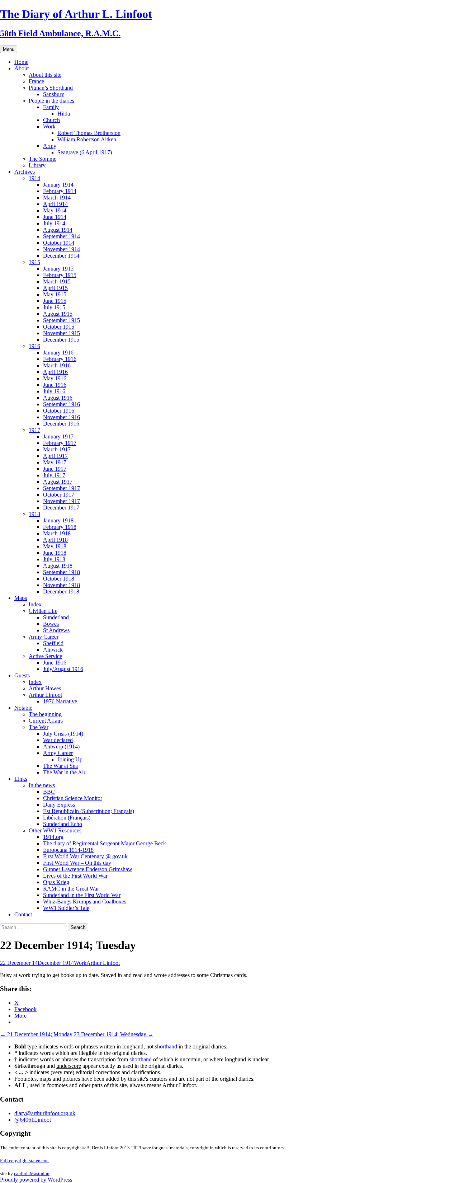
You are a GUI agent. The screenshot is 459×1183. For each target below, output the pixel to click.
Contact (23, 914)
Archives (24, 172)
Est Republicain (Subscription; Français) (88, 811)
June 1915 (54, 301)
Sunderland (56, 617)
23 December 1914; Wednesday (113, 1034)
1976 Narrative (60, 701)
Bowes (51, 624)
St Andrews (56, 630)
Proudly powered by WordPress (36, 1180)
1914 (34, 178)
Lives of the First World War (75, 876)
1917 (34, 430)
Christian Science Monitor (72, 798)
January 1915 (58, 269)
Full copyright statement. (24, 1160)
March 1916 (57, 365)
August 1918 (57, 566)
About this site (45, 75)
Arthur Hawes (45, 688)
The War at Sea (60, 766)
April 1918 (55, 540)
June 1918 (54, 553)
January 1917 (58, 436)
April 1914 (55, 204)
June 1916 (54, 385)
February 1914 (59, 191)
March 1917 (57, 449)
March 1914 (57, 197)
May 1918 (54, 546)
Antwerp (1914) (61, 746)
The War (38, 727)
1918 (34, 514)
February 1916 (59, 359)
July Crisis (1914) (63, 734)
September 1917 (61, 488)
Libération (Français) (66, 818)
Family (51, 107)
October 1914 (58, 243)
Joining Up (69, 759)
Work (49, 126)
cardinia (22, 1173)
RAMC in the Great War (71, 889)
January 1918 (58, 520)
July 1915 (54, 307)
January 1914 (58, 185)
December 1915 (61, 340)
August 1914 (57, 230)
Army (49, 146)
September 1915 (61, 320)
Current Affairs (46, 721)
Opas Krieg (56, 882)
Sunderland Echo (62, 824)
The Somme (42, 159)
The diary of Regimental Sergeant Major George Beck (104, 843)
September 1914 (61, 236)
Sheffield (53, 643)
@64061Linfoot (32, 1120)
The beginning (45, 714)
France (36, 81)
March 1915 (57, 281)
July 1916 (54, 391)
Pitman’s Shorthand (51, 88)
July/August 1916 (63, 669)
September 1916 (61, 404)
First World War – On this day (77, 863)
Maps (20, 598)
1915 (34, 262)
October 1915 (58, 327)
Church (51, 120)
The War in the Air (64, 772)
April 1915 (55, 288)
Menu (8, 49)
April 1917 (55, 456)
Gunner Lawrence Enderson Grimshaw (87, 869)
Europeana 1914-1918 (68, 850)
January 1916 (58, 352)
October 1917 (58, 495)
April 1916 (55, 372)
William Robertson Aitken (86, 139)
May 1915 (54, 294)
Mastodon (39, 1173)
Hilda (63, 114)
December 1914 (61, 256)
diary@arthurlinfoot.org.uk (44, 1113)
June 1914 (54, 217)
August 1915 (57, 314)
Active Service (45, 656)
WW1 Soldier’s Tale (66, 908)
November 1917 (61, 501)
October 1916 (58, 411)
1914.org (53, 837)
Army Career (43, 637)
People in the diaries (51, 101)
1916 (34, 346)
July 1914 (54, 223)
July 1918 (54, 559)
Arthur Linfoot (45, 695)
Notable (23, 708)
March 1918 (57, 533)
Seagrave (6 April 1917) (84, 152)
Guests (22, 675)
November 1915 (61, 333)
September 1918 (61, 572)
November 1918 (61, 585)
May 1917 (54, 462)
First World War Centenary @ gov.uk (85, 856)
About (21, 68)
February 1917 (59, 443)
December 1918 (61, 591)
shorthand (166, 1046)
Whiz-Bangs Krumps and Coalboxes (84, 901)
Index (35, 604)
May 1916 (54, 378)
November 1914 (61, 249)
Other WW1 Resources (55, 830)
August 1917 (57, 482)
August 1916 (57, 398)
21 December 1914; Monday (36, 1034)
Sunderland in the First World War (81, 895)
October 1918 (58, 579)
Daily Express (59, 805)
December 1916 (61, 424)
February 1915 (59, 275)
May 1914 (54, 210)
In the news (42, 785)
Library (37, 165)
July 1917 (54, 475)
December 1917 (61, 507)
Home (21, 62)
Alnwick (53, 650)
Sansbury (53, 94)
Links (20, 779)
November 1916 (61, 417)
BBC (49, 792)
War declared (58, 740)
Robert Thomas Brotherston (88, 133)
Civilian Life (43, 611)
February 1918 (59, 527)
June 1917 (54, 469)
